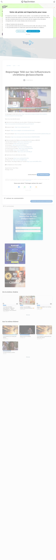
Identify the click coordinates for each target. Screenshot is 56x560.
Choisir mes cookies (21, 31)
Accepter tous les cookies (33, 31)
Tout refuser (28, 34)
